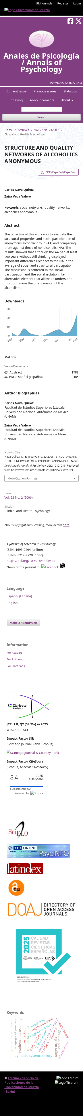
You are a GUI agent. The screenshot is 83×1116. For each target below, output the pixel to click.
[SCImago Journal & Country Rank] (33, 753)
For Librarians (16, 666)
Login (77, 3)
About (66, 100)
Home (8, 130)
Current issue (16, 91)
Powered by (22, 793)
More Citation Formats (22, 478)
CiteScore (36, 777)
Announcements (42, 100)
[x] (62, 567)
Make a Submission (23, 623)
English (12, 603)
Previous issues (45, 91)
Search (41, 117)
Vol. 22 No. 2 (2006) (46, 130)
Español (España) (19, 596)
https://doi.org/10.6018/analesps (31, 561)
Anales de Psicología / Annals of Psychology (41, 62)
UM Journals (44, 3)
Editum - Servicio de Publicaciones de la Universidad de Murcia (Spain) (21, 1085)
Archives (23, 130)
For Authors (14, 659)
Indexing (16, 100)
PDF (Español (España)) (60, 172)
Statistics (70, 91)
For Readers (14, 653)
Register (62, 3)
